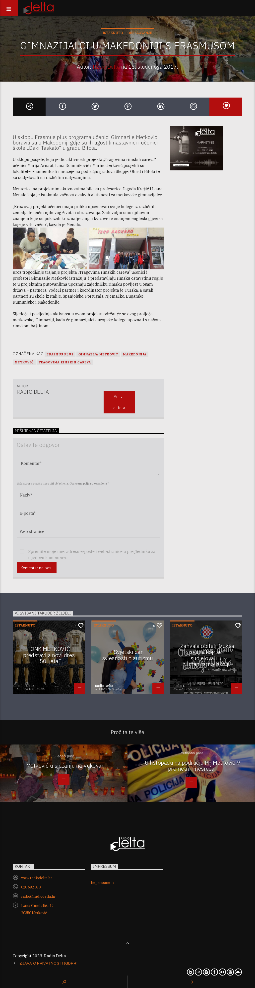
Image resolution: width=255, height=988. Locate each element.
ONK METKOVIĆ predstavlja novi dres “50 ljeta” (49, 655)
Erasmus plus (60, 354)
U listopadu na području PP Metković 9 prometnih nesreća (192, 765)
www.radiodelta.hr (36, 878)
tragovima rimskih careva (65, 362)
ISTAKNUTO (113, 33)
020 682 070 (31, 887)
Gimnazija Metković (98, 354)
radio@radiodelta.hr (38, 896)
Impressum (101, 882)
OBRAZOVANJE (140, 33)
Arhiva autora (119, 402)
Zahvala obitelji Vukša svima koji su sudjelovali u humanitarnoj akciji (207, 655)
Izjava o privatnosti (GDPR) (48, 963)
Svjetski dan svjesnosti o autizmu (127, 655)
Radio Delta (106, 66)
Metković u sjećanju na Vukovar (65, 765)
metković (24, 362)
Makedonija (134, 354)
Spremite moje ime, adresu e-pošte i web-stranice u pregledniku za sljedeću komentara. (91, 552)
